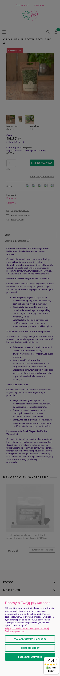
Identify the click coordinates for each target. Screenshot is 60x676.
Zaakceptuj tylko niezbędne (30, 639)
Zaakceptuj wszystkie (30, 656)
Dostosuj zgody (30, 647)
